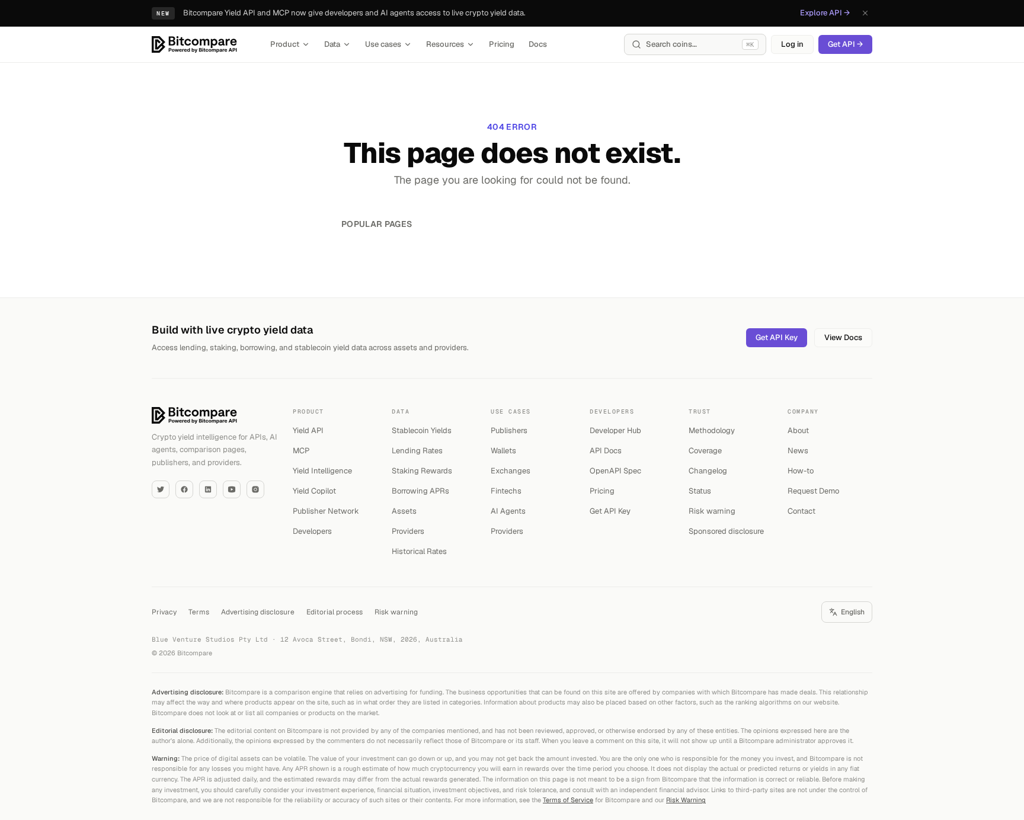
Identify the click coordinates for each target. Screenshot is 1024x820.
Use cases (383, 44)
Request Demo (813, 491)
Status (700, 491)
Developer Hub (615, 430)
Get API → (845, 44)
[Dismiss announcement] (865, 13)
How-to (801, 471)
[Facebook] (184, 489)
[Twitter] (160, 489)
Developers (312, 531)
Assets (404, 511)
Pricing (501, 44)
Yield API (308, 430)
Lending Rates (417, 451)
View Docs (843, 337)
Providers (408, 531)
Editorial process (334, 612)
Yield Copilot (314, 491)
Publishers (509, 430)
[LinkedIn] (208, 489)
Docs (538, 44)
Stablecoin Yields (422, 430)
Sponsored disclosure (726, 531)
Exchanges (510, 471)
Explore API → (825, 13)
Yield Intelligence (322, 471)
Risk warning (712, 511)
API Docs (606, 451)
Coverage (705, 451)
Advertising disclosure (258, 612)
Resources (445, 44)
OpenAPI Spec (615, 471)
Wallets (503, 451)
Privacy (164, 612)
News (798, 451)
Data (332, 44)
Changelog (708, 471)
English (853, 612)
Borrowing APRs (420, 491)
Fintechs (506, 491)
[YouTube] (232, 489)
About (798, 430)
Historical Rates (419, 551)
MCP (301, 451)
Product (284, 44)
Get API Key (777, 337)
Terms (198, 612)
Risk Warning (686, 800)
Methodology (712, 430)
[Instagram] (255, 489)
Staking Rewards (422, 471)
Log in (792, 44)
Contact (801, 511)
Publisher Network (326, 511)
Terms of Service (568, 800)
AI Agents (508, 511)
